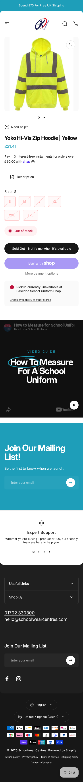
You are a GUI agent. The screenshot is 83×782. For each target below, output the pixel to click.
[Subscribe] (70, 750)
